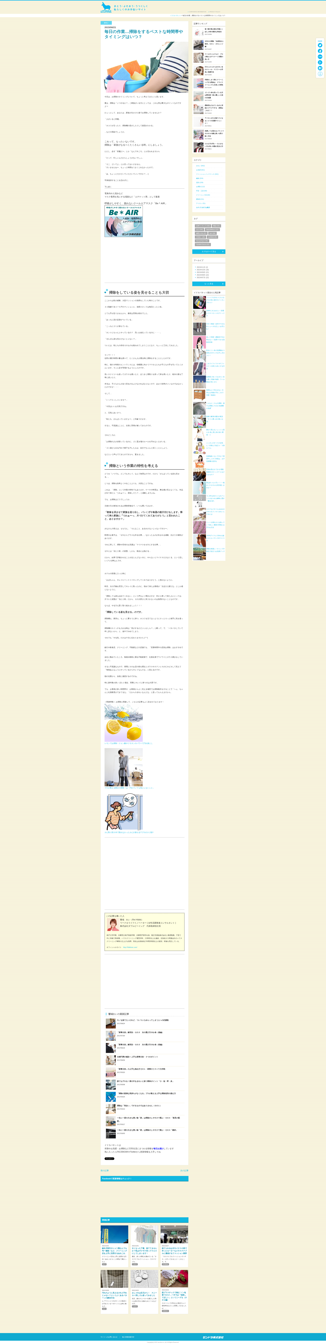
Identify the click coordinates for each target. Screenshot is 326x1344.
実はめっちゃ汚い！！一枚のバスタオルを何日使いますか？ (215, 485)
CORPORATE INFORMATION (197, 11)
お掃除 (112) (200, 187)
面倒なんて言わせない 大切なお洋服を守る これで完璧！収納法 (214, 392)
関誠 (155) (216, 226)
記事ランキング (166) (203, 226)
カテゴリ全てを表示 (203, 207)
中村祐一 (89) (200, 237)
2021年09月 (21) (203, 272)
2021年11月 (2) (202, 267)
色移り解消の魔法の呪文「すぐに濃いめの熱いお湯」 (214, 419)
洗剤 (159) (199, 182)
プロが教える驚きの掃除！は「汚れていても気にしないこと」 (129, 788)
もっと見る (208, 284)
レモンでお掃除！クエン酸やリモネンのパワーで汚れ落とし (129, 743)
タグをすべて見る (209, 251)
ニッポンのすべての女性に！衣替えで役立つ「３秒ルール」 (215, 445)
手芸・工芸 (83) (201, 191)
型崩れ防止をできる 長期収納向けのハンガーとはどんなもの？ (215, 472)
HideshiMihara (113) (212, 229)
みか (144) (199, 229)
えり (104, 1264)
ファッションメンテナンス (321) (207, 174)
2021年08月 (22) (203, 275)
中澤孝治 (165, 1264)
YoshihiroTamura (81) (202, 244)
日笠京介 (165, 1311)
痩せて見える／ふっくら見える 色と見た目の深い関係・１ (215, 432)
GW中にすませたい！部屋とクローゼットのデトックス (215, 313)
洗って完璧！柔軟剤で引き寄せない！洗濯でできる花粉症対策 (215, 339)
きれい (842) (200, 166)
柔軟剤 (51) (200, 199)
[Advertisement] (124, 262)
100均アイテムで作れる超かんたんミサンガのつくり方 (215, 538)
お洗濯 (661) (200, 170)
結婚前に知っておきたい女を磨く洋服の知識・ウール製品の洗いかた (215, 379)
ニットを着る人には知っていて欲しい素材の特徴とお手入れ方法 (215, 524)
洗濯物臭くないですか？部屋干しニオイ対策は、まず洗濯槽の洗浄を (215, 458)
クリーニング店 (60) (203, 195)
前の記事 (105, 1170)
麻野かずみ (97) (201, 233)
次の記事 (184, 1170)
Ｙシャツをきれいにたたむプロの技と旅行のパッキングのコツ (215, 300)
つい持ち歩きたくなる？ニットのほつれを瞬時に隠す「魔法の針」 (215, 498)
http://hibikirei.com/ (130, 947)
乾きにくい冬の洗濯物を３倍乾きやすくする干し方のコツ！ (215, 352)
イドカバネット (124, 7)
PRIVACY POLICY (214, 11)
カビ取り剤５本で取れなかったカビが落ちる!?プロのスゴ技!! (129, 832)
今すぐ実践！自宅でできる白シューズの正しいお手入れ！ (215, 326)
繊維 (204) (199, 178)
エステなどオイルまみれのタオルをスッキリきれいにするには (215, 511)
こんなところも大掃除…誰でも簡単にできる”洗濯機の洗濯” (215, 405)
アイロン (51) (200, 203)
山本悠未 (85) (212, 237)
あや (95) (212, 233)
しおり (135, 1264)
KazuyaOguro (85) (202, 241)
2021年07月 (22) (203, 277)
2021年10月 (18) (203, 270)
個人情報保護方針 (128, 1337)
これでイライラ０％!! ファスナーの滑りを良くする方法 (215, 366)
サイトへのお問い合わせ (109, 1337)
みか (104, 1309)
